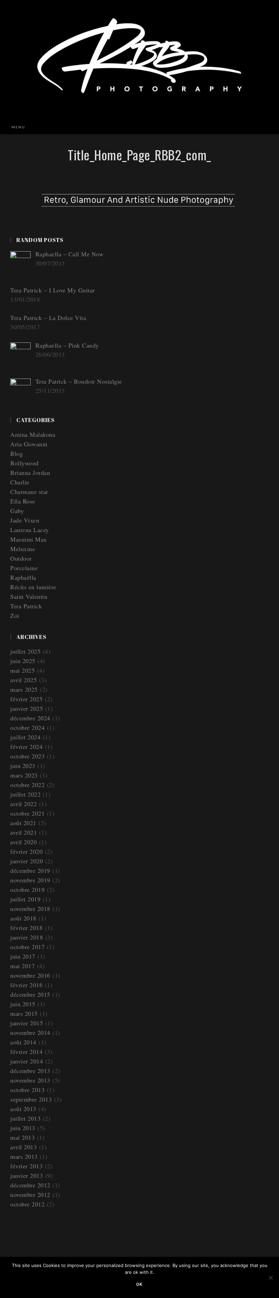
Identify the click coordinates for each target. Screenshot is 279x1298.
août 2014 (23, 1042)
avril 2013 (23, 1147)
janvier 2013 (26, 1175)
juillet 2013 (25, 1118)
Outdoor (21, 558)
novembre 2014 (30, 1032)
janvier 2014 (26, 1061)
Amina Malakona (32, 434)
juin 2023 (22, 766)
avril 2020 (23, 842)
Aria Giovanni (29, 444)
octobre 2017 (27, 947)
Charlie (20, 482)
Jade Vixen (24, 520)
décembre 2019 (30, 870)
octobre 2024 (27, 727)
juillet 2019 (25, 899)
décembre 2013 (30, 1071)
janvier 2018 (26, 937)
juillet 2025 (25, 651)
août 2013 (23, 1109)
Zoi (14, 615)
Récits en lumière (33, 587)
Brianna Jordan (30, 472)
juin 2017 (22, 956)
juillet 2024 (25, 737)
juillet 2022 (25, 794)
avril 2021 (23, 832)
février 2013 (26, 1166)
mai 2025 (22, 670)
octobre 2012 (27, 1204)
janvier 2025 (26, 708)
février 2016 (26, 985)
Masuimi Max (28, 539)
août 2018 (23, 918)
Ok (139, 1284)
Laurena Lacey (29, 530)
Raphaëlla (23, 577)
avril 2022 (23, 804)
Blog (16, 453)
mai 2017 (22, 966)
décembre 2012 (30, 1185)
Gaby (17, 511)
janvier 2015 (26, 1023)
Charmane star (29, 491)
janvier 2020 (26, 861)
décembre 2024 (30, 718)
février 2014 (26, 1051)
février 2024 (26, 746)
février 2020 (26, 851)
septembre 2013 (31, 1099)
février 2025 (26, 699)
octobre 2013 (27, 1090)
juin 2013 (22, 1128)
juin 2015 (22, 1004)
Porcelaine (24, 568)
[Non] (270, 1277)
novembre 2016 (30, 975)
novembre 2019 (30, 880)
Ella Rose (22, 501)
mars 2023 (24, 775)
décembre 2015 (30, 994)
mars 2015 (24, 1013)
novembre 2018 (30, 908)
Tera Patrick (26, 606)
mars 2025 (24, 689)
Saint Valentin (28, 596)
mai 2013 (22, 1137)
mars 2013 (24, 1156)
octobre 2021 (27, 813)
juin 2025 (22, 661)
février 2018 (26, 928)
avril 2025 (23, 680)
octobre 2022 (27, 785)
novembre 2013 (30, 1080)
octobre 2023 (27, 756)
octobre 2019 (27, 889)
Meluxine (22, 549)
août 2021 (23, 823)
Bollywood (24, 463)
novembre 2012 (30, 1194)
